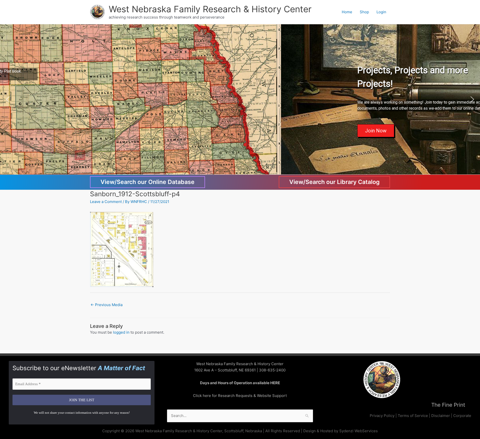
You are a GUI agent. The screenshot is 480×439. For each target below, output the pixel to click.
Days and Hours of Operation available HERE (240, 382)
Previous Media (106, 304)
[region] (240, 99)
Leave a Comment (106, 201)
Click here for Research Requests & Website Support (240, 395)
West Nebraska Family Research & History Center (210, 9)
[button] (8, 99)
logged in (121, 332)
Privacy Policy (382, 415)
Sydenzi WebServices (358, 430)
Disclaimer (440, 415)
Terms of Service (413, 415)
